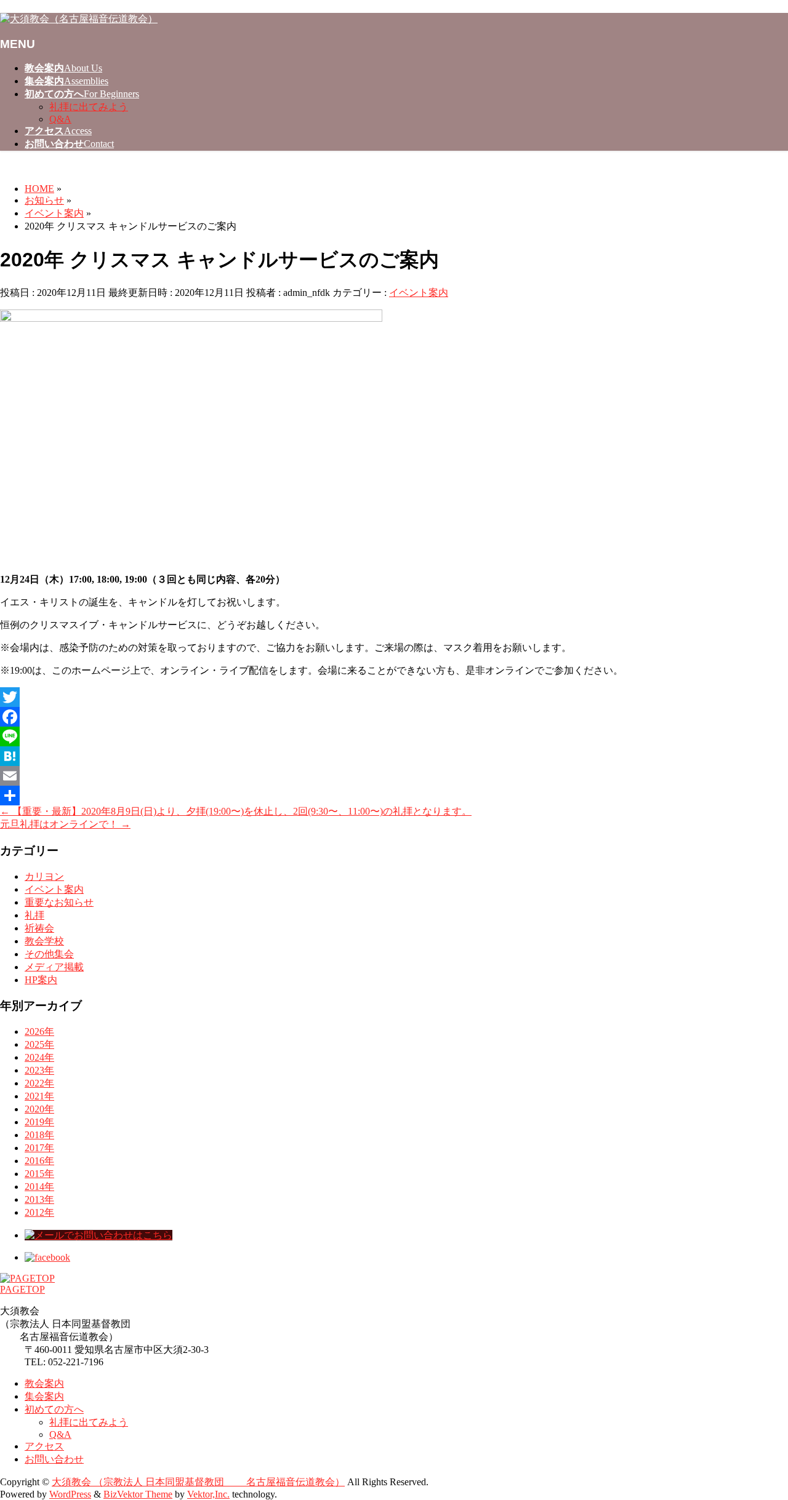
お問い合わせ (54, 1459)
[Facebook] (394, 717)
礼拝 (34, 915)
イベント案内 (418, 292)
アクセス (44, 1446)
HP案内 (41, 980)
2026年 (39, 1031)
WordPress (70, 1494)
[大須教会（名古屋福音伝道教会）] (79, 19)
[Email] (394, 776)
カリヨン (44, 876)
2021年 (39, 1096)
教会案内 (44, 1383)
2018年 (39, 1135)
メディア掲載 (54, 967)
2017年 (39, 1148)
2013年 (39, 1199)
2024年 (39, 1057)
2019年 (39, 1122)
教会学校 (44, 941)
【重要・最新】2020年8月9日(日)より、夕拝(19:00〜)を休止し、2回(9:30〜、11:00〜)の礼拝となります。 (236, 811)
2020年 (39, 1109)
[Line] (394, 736)
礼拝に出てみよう (88, 107)
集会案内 (44, 1396)
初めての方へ (54, 1409)
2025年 (39, 1044)
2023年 (39, 1070)
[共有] (394, 795)
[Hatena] (394, 756)
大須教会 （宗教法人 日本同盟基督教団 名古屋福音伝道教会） (198, 1482)
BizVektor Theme (137, 1494)
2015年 (39, 1173)
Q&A (60, 119)
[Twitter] (394, 697)
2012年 (39, 1212)
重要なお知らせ (59, 902)
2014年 (39, 1186)
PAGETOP (22, 1289)
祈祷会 (39, 928)
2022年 (39, 1083)
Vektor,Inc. (208, 1494)
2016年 (39, 1160)
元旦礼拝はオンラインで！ (65, 824)
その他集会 (49, 954)
